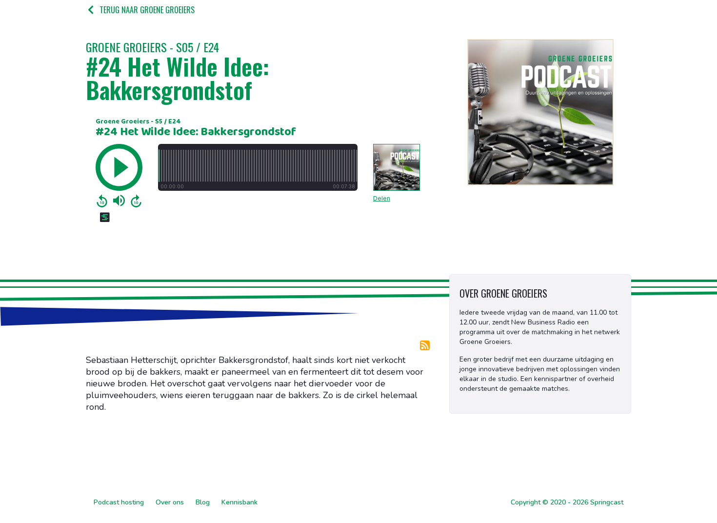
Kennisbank (239, 502)
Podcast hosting (119, 502)
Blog (203, 502)
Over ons (170, 502)
